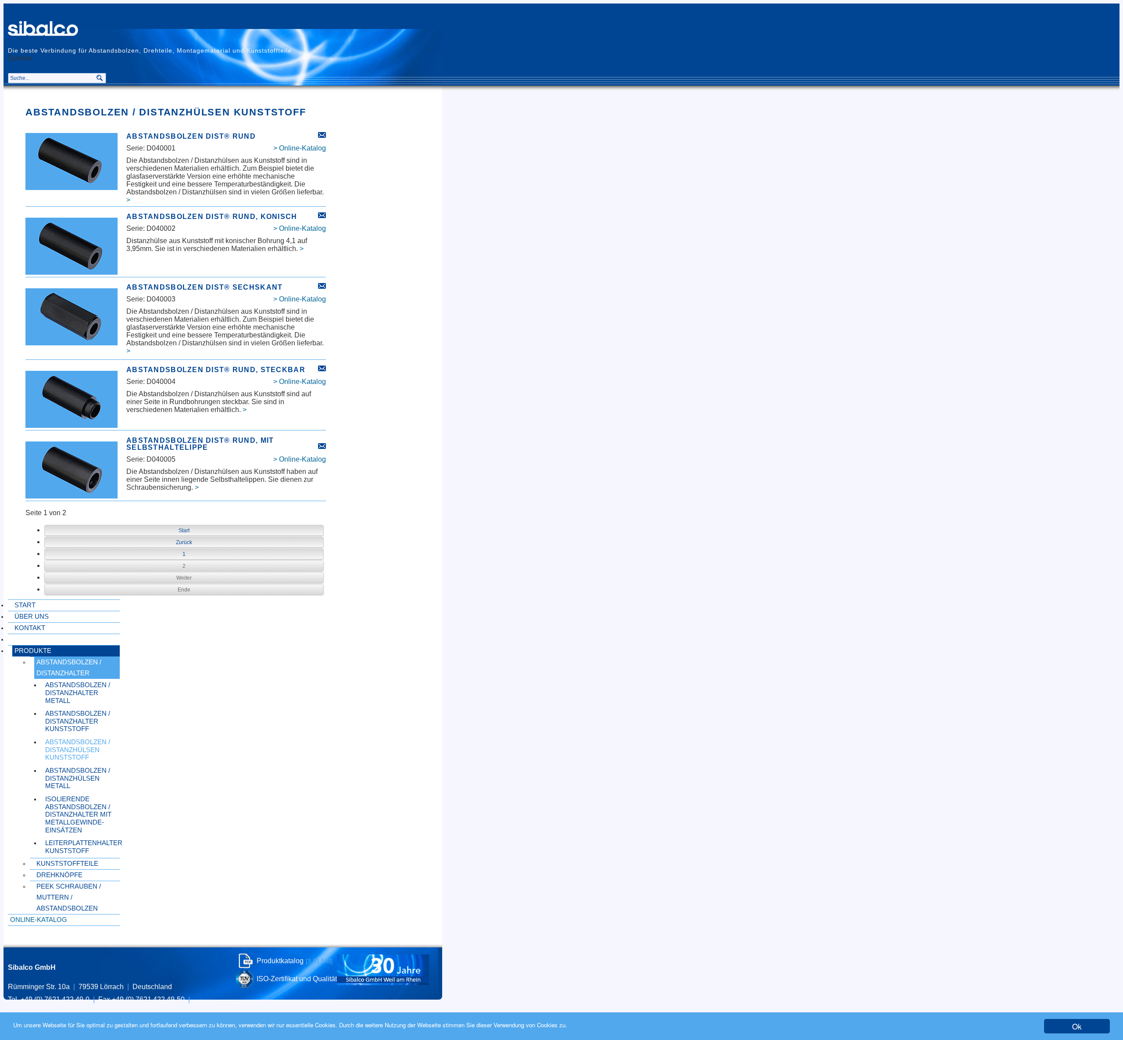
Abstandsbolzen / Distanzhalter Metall (77, 692)
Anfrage (322, 135)
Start (25, 605)
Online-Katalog (38, 919)
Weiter (184, 578)
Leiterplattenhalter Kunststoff (82, 846)
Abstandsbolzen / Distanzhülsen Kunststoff (77, 750)
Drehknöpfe (59, 875)
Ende (184, 590)
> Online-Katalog (299, 148)
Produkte (32, 650)
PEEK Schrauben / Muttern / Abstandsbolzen (68, 897)
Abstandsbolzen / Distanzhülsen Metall (77, 778)
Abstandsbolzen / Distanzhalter (68, 668)
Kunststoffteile (67, 863)
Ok (1077, 1026)
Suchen (20, 58)
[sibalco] (43, 28)
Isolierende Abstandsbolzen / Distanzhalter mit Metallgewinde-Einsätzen (78, 815)
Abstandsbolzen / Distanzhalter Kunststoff (77, 721)
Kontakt (29, 627)
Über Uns (31, 616)
